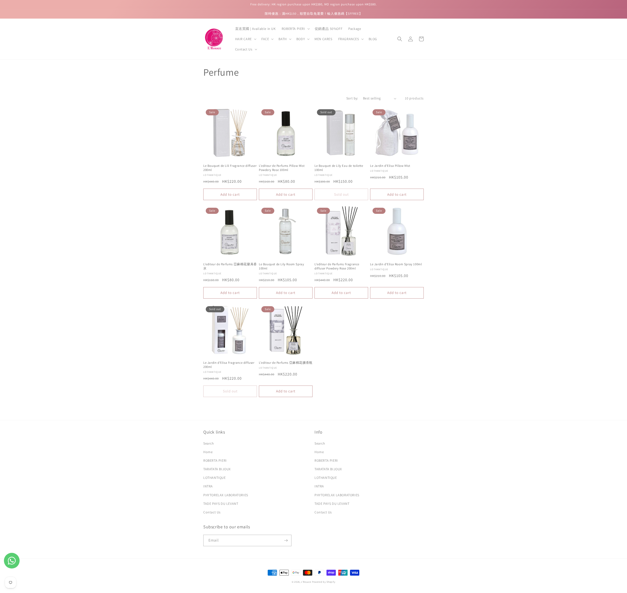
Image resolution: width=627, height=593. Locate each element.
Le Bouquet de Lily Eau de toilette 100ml (338, 168)
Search (208, 443)
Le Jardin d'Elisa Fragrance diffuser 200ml (228, 365)
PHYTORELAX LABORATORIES (225, 495)
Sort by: (352, 98)
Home (208, 452)
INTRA (208, 486)
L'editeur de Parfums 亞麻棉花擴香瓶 (286, 363)
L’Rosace (306, 581)
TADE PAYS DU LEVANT (220, 503)
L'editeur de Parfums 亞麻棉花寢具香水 (230, 266)
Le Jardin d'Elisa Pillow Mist (390, 166)
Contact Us (212, 512)
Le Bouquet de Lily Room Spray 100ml (281, 266)
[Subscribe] (285, 540)
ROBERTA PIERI (215, 460)
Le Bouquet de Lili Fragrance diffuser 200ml (229, 168)
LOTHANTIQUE (214, 477)
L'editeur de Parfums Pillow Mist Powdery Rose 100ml (281, 168)
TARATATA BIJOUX (217, 469)
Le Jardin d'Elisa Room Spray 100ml (396, 264)
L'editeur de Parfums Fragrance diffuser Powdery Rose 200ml (336, 266)
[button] (295, 29)
